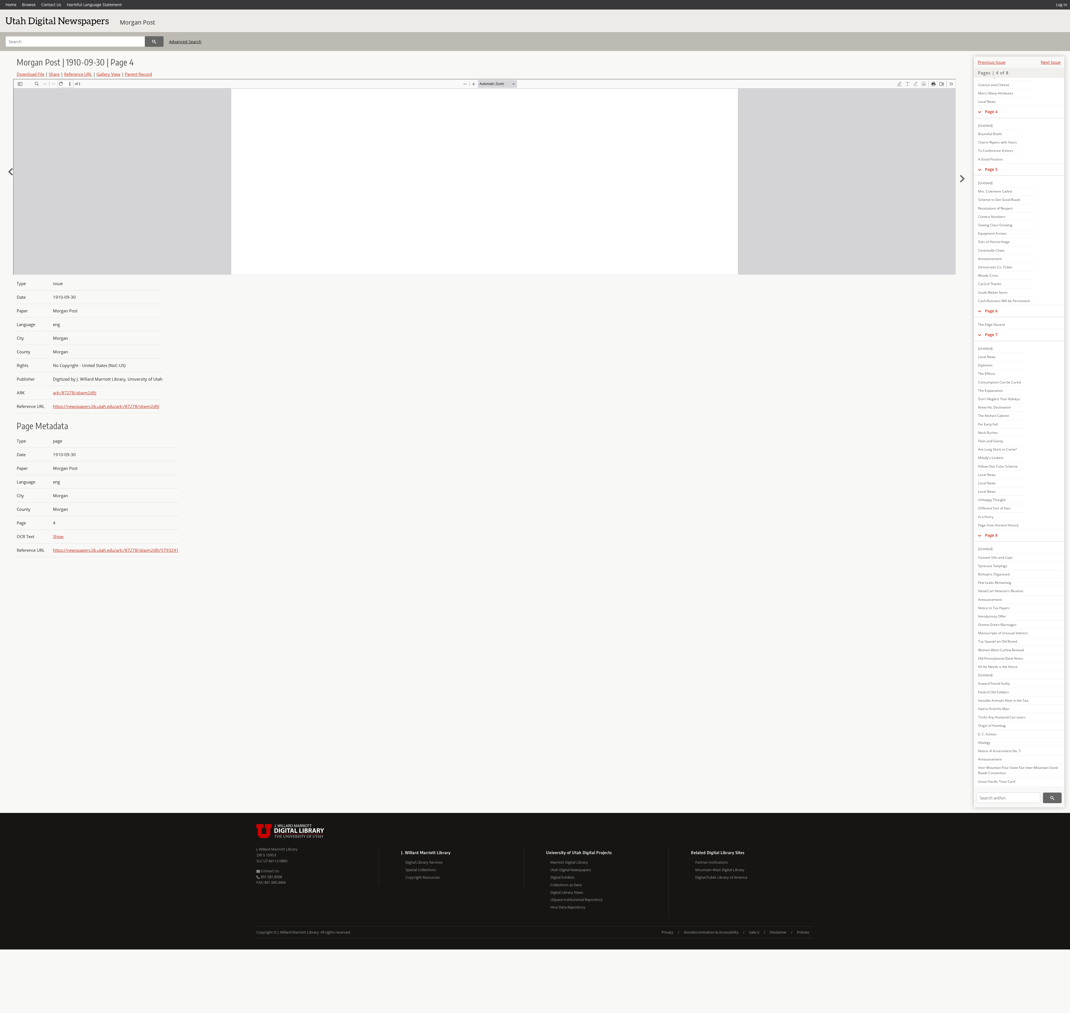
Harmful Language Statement (94, 4)
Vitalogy (984, 742)
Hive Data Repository (567, 907)
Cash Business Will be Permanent (1004, 300)
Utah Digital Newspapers (570, 869)
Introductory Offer (992, 616)
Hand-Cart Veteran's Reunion (1000, 591)
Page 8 (991, 535)
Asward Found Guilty (994, 683)
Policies (803, 932)
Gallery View (108, 74)
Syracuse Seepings (992, 565)
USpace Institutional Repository (576, 899)
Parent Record (138, 74)
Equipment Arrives (992, 233)
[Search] (154, 41)
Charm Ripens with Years (997, 142)
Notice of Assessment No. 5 (999, 751)
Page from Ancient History (998, 525)
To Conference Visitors (995, 150)
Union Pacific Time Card (996, 781)
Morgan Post (137, 22)
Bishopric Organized (994, 574)
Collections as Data (566, 884)
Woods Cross (988, 275)
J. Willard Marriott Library (277, 849)
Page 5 (991, 169)
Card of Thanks (989, 283)
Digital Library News (566, 892)
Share (54, 74)
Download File (30, 74)
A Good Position (990, 159)
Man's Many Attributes (995, 93)
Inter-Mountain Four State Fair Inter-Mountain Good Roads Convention (1018, 770)
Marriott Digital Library (569, 862)
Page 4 (991, 111)
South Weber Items (993, 292)
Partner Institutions (711, 862)
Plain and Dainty (990, 441)
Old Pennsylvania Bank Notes (1000, 658)
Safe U (754, 932)
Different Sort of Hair (994, 508)
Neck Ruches (988, 432)
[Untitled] (985, 125)
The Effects (986, 373)
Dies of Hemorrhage (994, 241)
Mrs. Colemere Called (995, 191)
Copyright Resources (422, 877)
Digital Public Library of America (721, 877)
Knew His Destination (994, 407)
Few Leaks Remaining (994, 582)
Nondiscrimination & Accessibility (711, 932)
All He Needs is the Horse (998, 666)
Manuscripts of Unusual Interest (1003, 633)
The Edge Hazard (991, 324)
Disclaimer (778, 932)
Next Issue (1051, 62)
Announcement (990, 258)
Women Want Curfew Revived (1001, 650)
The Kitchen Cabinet (993, 415)
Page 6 (991, 311)
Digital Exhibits (562, 877)
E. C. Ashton (987, 734)
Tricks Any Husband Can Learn (1001, 717)
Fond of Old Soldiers (993, 692)
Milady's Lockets (990, 457)
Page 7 (991, 334)
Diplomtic (985, 365)
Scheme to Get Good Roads (999, 199)
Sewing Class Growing (995, 225)
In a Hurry (985, 516)
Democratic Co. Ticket (995, 267)
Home (11, 4)
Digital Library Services (423, 862)
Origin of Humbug (992, 725)
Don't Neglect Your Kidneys (999, 399)
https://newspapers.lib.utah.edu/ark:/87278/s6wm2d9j (106, 406)
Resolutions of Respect (995, 208)
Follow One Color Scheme (998, 466)
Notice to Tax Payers (994, 608)
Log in (1061, 4)
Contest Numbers (991, 216)
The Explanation (990, 390)
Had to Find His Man (993, 708)
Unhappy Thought (992, 499)
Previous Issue (991, 62)
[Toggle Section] (979, 111)
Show (58, 536)
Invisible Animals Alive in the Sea (1003, 700)
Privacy (667, 932)
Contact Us (51, 4)
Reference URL (78, 74)
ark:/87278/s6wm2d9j (74, 392)
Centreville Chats (991, 250)
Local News (987, 101)
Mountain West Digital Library (720, 869)
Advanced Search (185, 41)
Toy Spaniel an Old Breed (997, 641)
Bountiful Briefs (990, 134)
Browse (29, 4)
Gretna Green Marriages (997, 624)
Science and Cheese (993, 84)
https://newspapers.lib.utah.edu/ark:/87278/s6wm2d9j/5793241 (116, 550)
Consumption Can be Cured (999, 382)
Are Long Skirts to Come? (997, 449)
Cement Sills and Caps (995, 557)
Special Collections (420, 869)
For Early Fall (988, 424)
